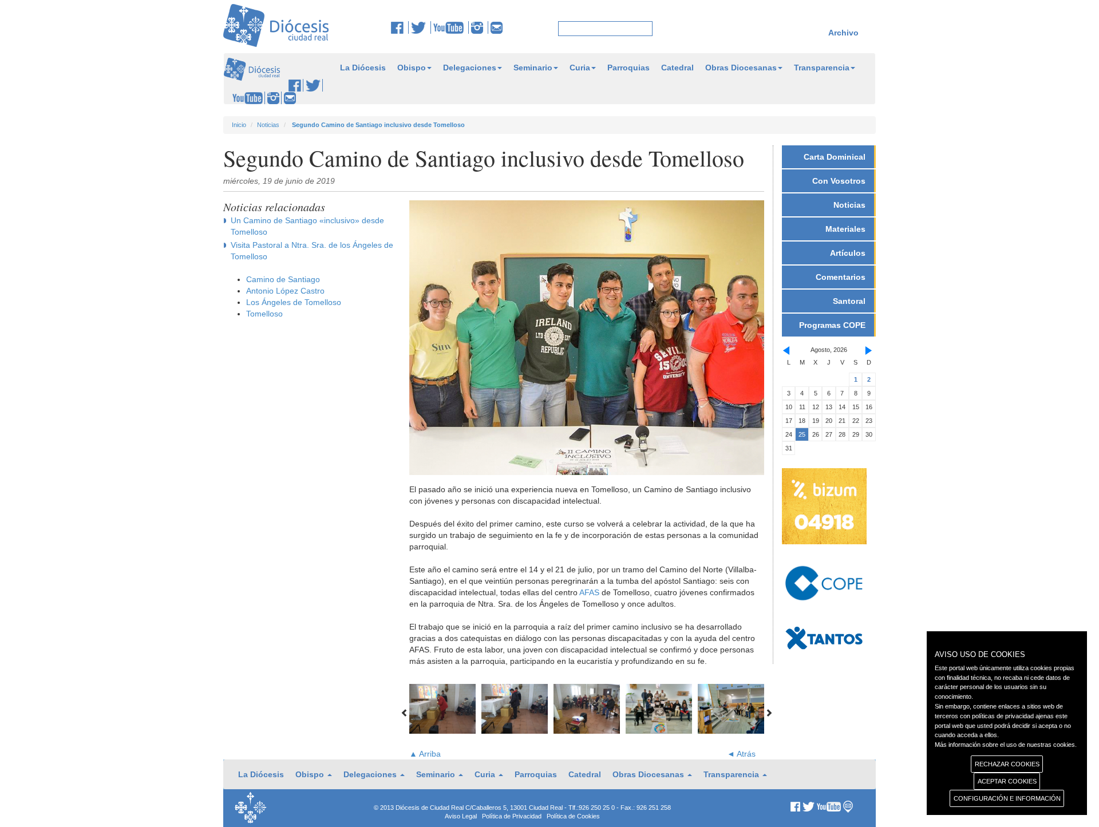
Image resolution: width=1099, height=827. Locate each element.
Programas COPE (832, 325)
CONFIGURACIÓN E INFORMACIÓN (1007, 798)
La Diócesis (363, 67)
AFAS (589, 592)
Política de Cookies (573, 816)
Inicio (239, 124)
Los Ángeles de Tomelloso (293, 302)
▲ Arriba (425, 753)
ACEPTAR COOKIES (1007, 781)
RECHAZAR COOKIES (1007, 764)
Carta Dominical (834, 156)
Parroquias (628, 67)
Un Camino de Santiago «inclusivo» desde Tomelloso (307, 226)
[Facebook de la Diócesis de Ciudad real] (400, 27)
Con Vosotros (838, 180)
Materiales (845, 229)
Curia (580, 67)
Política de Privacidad (511, 816)
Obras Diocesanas (741, 67)
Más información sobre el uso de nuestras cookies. (1006, 744)
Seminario (532, 67)
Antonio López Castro (285, 290)
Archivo (843, 32)
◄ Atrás (741, 753)
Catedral (677, 67)
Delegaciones (469, 67)
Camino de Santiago (283, 279)
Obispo (411, 67)
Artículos (847, 253)
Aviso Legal (461, 816)
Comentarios (840, 277)
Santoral (849, 301)
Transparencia (821, 67)
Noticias (268, 124)
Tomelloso (264, 313)
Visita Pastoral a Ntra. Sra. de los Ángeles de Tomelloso (312, 250)
